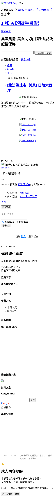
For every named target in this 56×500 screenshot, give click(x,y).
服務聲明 (32, 458)
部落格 (10, 69)
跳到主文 (6, 31)
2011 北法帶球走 (28, 196)
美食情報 (25, 59)
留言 (27, 184)
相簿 (9, 65)
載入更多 (6, 207)
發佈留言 (6, 226)
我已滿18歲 (7, 494)
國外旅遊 (24, 193)
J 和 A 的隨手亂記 (20, 23)
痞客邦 (21, 184)
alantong (5, 167)
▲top (4, 201)
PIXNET (14, 455)
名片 (9, 72)
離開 (17, 494)
